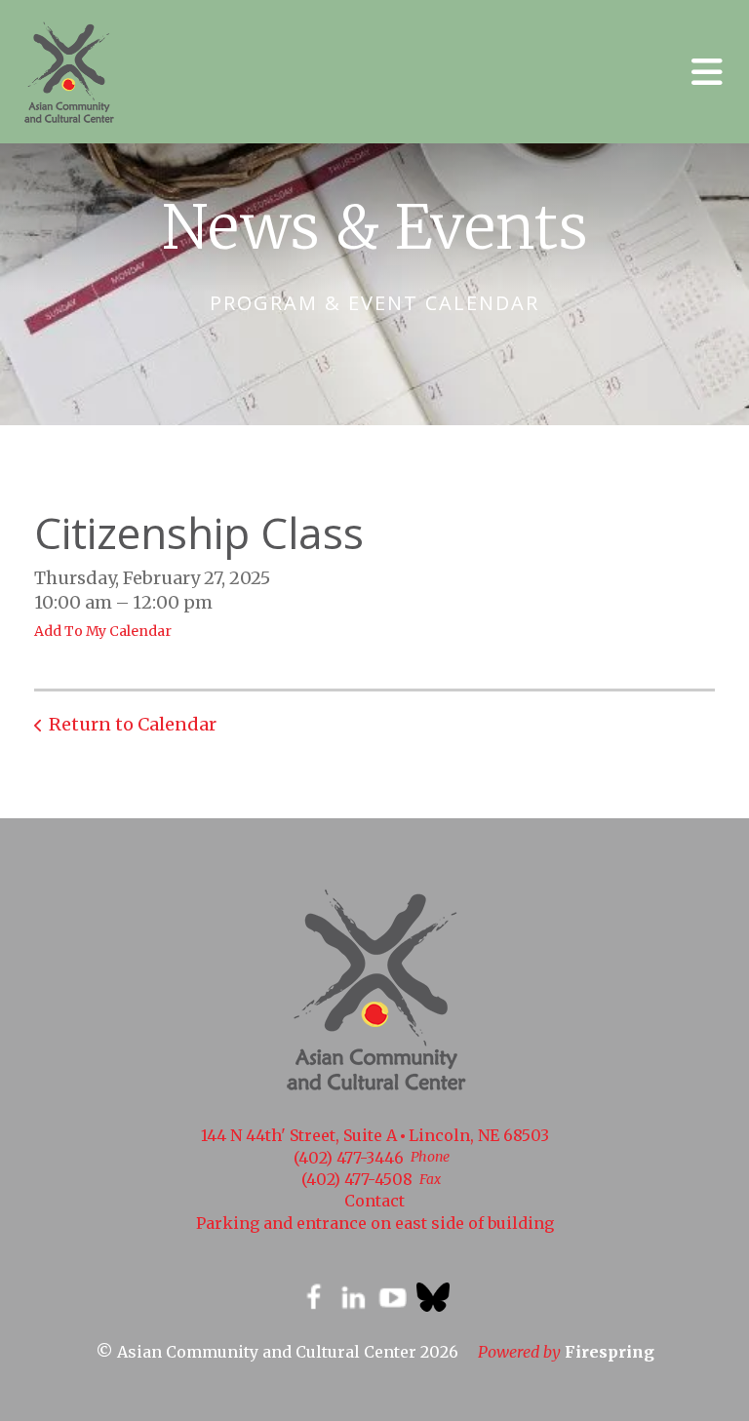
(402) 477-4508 (357, 1179)
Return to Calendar (133, 724)
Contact (374, 1200)
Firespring (609, 1352)
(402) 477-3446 (349, 1157)
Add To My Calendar (103, 631)
